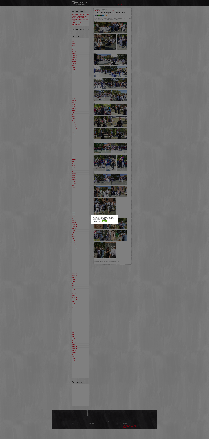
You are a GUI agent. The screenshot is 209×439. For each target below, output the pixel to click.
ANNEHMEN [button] (104, 221)
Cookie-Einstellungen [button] (97, 221)
